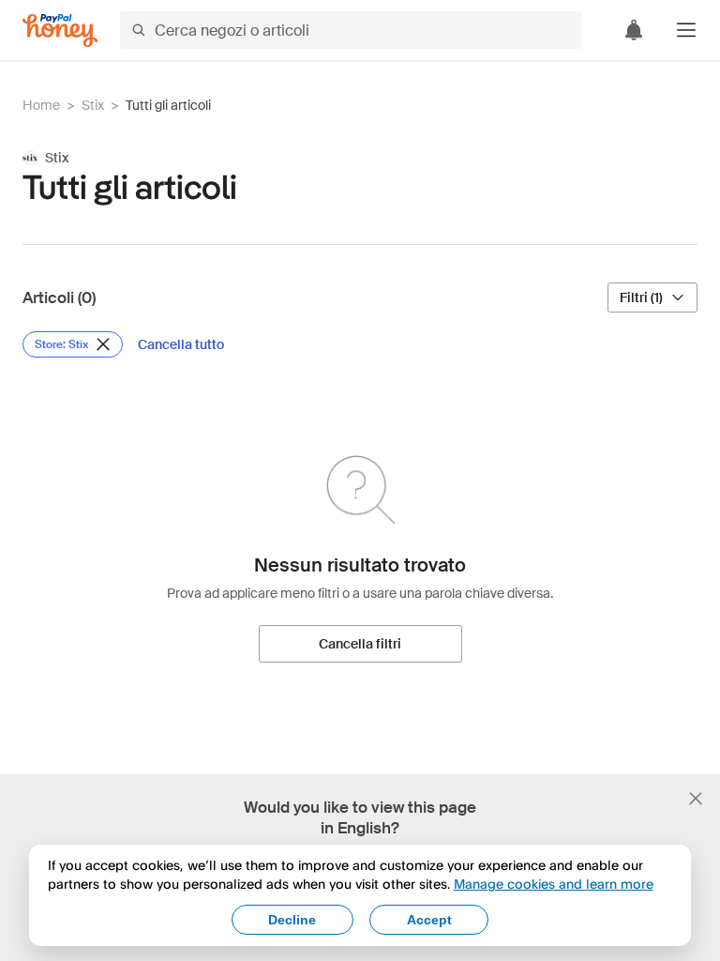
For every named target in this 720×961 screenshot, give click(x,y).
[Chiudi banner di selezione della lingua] (695, 798)
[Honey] (60, 30)
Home (41, 105)
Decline (292, 919)
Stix (93, 105)
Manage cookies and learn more (553, 884)
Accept (429, 919)
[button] (686, 30)
